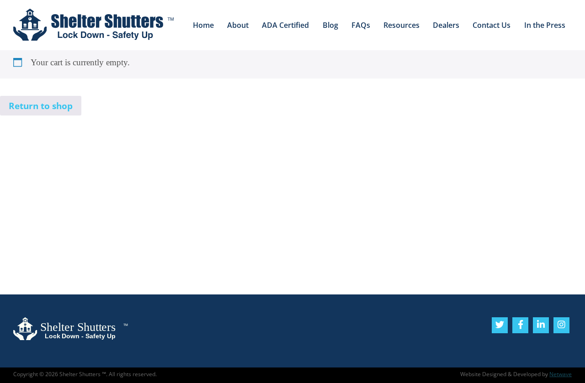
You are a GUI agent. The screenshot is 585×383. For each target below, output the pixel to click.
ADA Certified (285, 25)
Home (203, 25)
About (238, 25)
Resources (401, 25)
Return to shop (41, 106)
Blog (330, 25)
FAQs (360, 25)
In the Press (544, 25)
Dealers (446, 25)
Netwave (560, 374)
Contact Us (492, 25)
